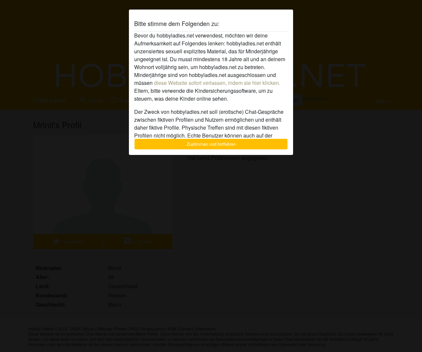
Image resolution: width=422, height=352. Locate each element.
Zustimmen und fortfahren (211, 144)
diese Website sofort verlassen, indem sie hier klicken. (217, 83)
